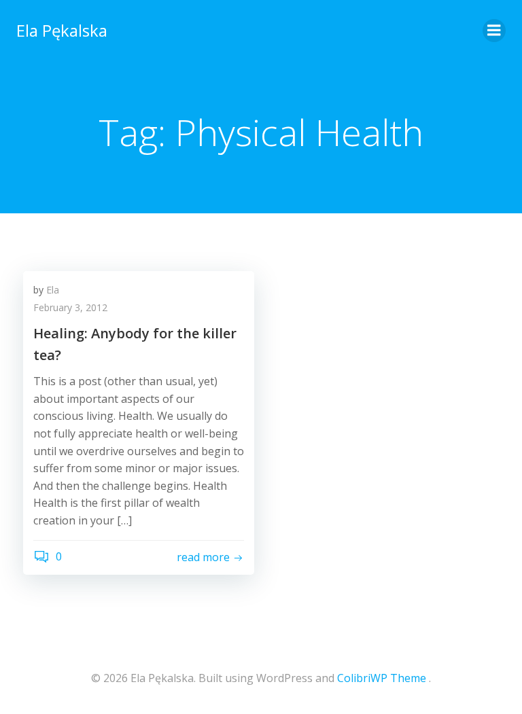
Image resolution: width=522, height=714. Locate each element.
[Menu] (494, 30)
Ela (52, 289)
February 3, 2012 (70, 307)
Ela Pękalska (61, 30)
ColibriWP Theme (381, 678)
